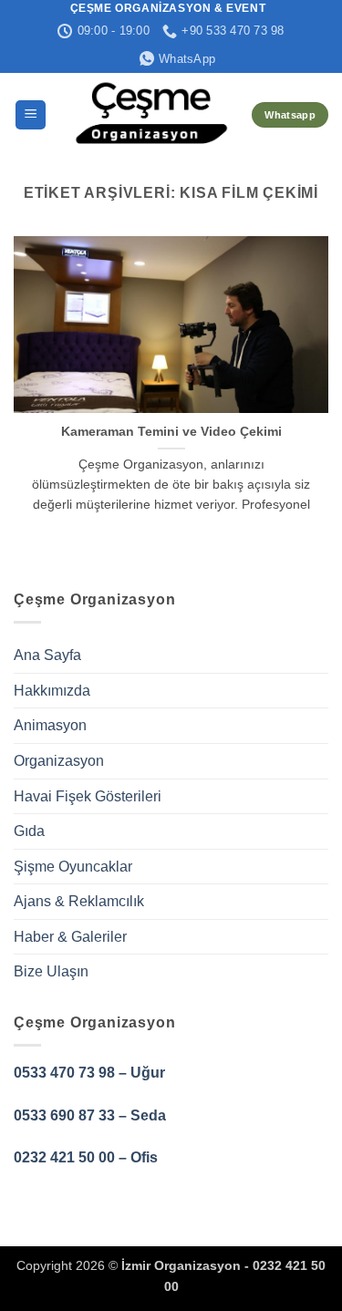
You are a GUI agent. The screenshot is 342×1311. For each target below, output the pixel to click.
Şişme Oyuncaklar (73, 866)
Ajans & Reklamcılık (79, 901)
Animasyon (50, 725)
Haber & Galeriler (70, 937)
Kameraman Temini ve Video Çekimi (171, 432)
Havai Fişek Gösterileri (87, 796)
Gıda (29, 831)
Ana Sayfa (47, 655)
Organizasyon (59, 761)
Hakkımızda (52, 690)
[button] (31, 115)
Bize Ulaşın (51, 971)
